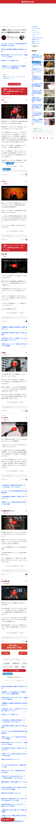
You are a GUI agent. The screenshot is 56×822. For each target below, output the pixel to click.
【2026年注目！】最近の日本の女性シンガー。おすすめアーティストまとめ (13, 487)
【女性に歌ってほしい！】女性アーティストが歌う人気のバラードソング (14, 340)
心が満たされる (15, 663)
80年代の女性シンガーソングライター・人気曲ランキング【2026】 (14, 744)
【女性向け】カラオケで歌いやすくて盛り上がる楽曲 (14, 811)
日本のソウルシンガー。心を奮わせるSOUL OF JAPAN (13, 772)
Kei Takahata (22, 174)
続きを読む (14, 646)
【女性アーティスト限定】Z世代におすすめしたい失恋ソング (14, 817)
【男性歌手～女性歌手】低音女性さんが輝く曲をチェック (14, 328)
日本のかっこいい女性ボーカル (13, 62)
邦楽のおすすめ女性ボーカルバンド (13, 794)
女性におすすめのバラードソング (13, 761)
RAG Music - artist (5, 26)
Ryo (24, 574)
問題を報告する (4, 174)
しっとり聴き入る (26, 663)
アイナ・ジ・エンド (8, 666)
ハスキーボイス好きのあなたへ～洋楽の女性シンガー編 (14, 766)
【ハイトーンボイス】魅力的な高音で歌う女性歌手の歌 (14, 492)
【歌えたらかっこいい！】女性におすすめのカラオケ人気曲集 (14, 345)
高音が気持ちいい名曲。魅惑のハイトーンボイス (14, 783)
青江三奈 (5, 513)
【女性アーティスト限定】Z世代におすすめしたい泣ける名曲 (14, 503)
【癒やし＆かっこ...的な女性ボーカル (17, 26)
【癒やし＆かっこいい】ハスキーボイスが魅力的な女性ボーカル (14, 77)
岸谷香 (5, 102)
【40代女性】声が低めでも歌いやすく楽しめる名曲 (14, 334)
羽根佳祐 (23, 239)
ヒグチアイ (6, 354)
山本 (24, 321)
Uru (4, 256)
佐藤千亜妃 (6, 583)
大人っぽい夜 (6, 663)
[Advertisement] (28, 14)
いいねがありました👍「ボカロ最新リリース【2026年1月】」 (27, 819)
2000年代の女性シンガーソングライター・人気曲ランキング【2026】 (13, 806)
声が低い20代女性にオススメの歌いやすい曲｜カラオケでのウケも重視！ (14, 789)
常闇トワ (24, 666)
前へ (6, 653)
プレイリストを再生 (14, 84)
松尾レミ (17, 666)
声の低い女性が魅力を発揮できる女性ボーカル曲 (14, 51)
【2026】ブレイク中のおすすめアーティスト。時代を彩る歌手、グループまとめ (13, 778)
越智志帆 (5, 183)
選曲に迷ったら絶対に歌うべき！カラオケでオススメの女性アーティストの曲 (14, 800)
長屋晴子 (5, 419)
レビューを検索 (14, 670)
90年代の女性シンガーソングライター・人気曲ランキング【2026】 (14, 56)
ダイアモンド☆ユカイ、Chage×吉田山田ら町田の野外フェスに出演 (14, 45)
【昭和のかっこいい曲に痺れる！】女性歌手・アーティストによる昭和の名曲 (14, 67)
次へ (23, 653)
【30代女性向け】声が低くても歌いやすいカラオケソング (14, 498)
